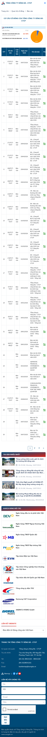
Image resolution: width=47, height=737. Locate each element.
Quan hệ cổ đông (18, 11)
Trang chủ (5, 11)
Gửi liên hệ (5, 720)
